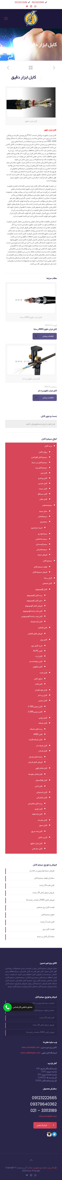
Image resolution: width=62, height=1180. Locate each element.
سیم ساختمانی (41, 539)
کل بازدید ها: (51, 1078)
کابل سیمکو (42, 494)
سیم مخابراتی (41, 549)
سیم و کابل (47, 561)
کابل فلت (38, 684)
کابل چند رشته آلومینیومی (31, 616)
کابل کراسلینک (36, 621)
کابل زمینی (42, 700)
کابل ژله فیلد (37, 814)
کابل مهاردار (42, 820)
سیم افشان (42, 516)
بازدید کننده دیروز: (49, 1074)
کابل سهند (43, 489)
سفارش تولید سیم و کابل (44, 878)
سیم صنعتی (47, 505)
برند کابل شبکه (36, 729)
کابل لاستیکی (41, 792)
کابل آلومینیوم (41, 589)
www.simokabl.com (30, 1047)
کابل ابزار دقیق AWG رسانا (45, 329)
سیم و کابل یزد (41, 468)
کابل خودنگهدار (41, 690)
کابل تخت (43, 673)
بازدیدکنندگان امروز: (48, 1068)
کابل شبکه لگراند (35, 739)
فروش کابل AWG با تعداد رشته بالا (40, 900)
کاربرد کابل (42, 837)
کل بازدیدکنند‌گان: (49, 1081)
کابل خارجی (42, 483)
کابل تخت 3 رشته (47, 922)
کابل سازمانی (37, 849)
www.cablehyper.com (30, 1053)
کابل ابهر (43, 473)
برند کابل (48, 446)
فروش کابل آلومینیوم (33, 606)
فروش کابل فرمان (35, 762)
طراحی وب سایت (49, 1167)
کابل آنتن (38, 786)
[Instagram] (31, 6)
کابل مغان (43, 499)
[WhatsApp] (35, 6)
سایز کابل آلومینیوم (34, 600)
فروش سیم (42, 555)
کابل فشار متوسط (35, 774)
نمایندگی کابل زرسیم (45, 936)
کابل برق (43, 640)
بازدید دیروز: (51, 1071)
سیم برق (43, 522)
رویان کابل (43, 452)
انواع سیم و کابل (47, 915)
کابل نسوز (43, 825)
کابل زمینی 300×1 (35, 712)
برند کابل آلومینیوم (34, 595)
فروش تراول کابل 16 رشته (43, 893)
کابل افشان (42, 627)
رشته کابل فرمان (35, 757)
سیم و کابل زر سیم (39, 462)
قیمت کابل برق (48, 929)
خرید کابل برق (36, 646)
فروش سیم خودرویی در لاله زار (41, 871)
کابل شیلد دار (41, 745)
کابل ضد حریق (36, 831)
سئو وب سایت (33, 1167)
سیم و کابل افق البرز (39, 457)
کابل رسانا (48, 578)
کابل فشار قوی (41, 768)
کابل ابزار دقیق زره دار (47, 390)
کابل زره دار (42, 695)
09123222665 (38, 2)
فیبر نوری (38, 809)
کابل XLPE (37, 651)
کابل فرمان (42, 751)
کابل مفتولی (37, 667)
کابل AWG (38, 734)
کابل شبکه (42, 723)
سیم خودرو (42, 534)
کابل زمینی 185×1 (35, 706)
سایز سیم (43, 511)
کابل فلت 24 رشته (46, 885)
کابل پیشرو (42, 478)
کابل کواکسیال (41, 780)
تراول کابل (38, 679)
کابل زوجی (43, 718)
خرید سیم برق (36, 528)
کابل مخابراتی (42, 797)
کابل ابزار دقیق (36, 843)
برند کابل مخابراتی (35, 803)
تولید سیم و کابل (40, 567)
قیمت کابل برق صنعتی (45, 907)
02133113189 (21, 2)
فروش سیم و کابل (40, 572)
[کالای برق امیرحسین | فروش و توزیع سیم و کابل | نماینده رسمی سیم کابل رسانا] (31, 19)
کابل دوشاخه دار (35, 661)
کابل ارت (38, 656)
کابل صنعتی (47, 583)
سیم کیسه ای (41, 544)
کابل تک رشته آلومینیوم (32, 611)
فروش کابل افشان (35, 634)
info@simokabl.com (48, 1116)
